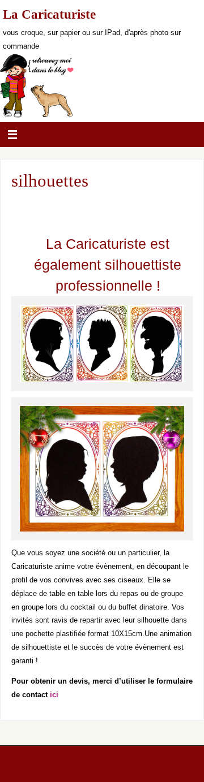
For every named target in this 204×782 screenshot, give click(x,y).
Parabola (123, 768)
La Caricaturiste (49, 14)
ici (54, 695)
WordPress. (171, 768)
